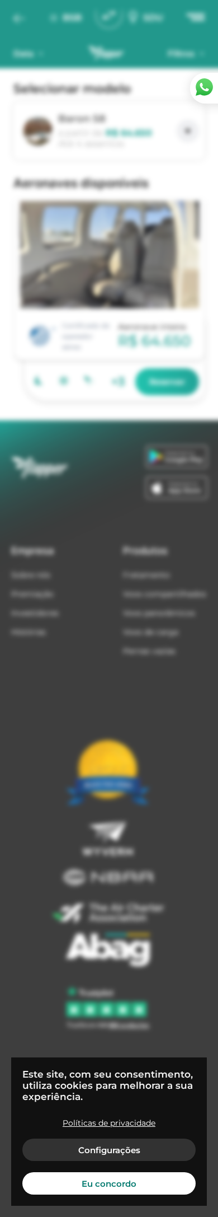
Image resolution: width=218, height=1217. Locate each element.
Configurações (109, 1150)
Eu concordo (109, 1183)
